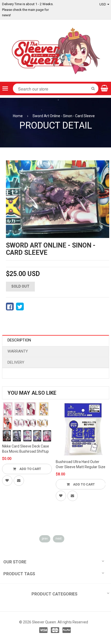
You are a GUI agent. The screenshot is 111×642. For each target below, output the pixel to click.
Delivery (15, 362)
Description (19, 340)
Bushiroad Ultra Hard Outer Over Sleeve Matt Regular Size (80, 464)
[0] (10, 306)
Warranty (17, 351)
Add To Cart (30, 469)
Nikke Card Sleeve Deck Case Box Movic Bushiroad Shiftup (25, 448)
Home (18, 116)
